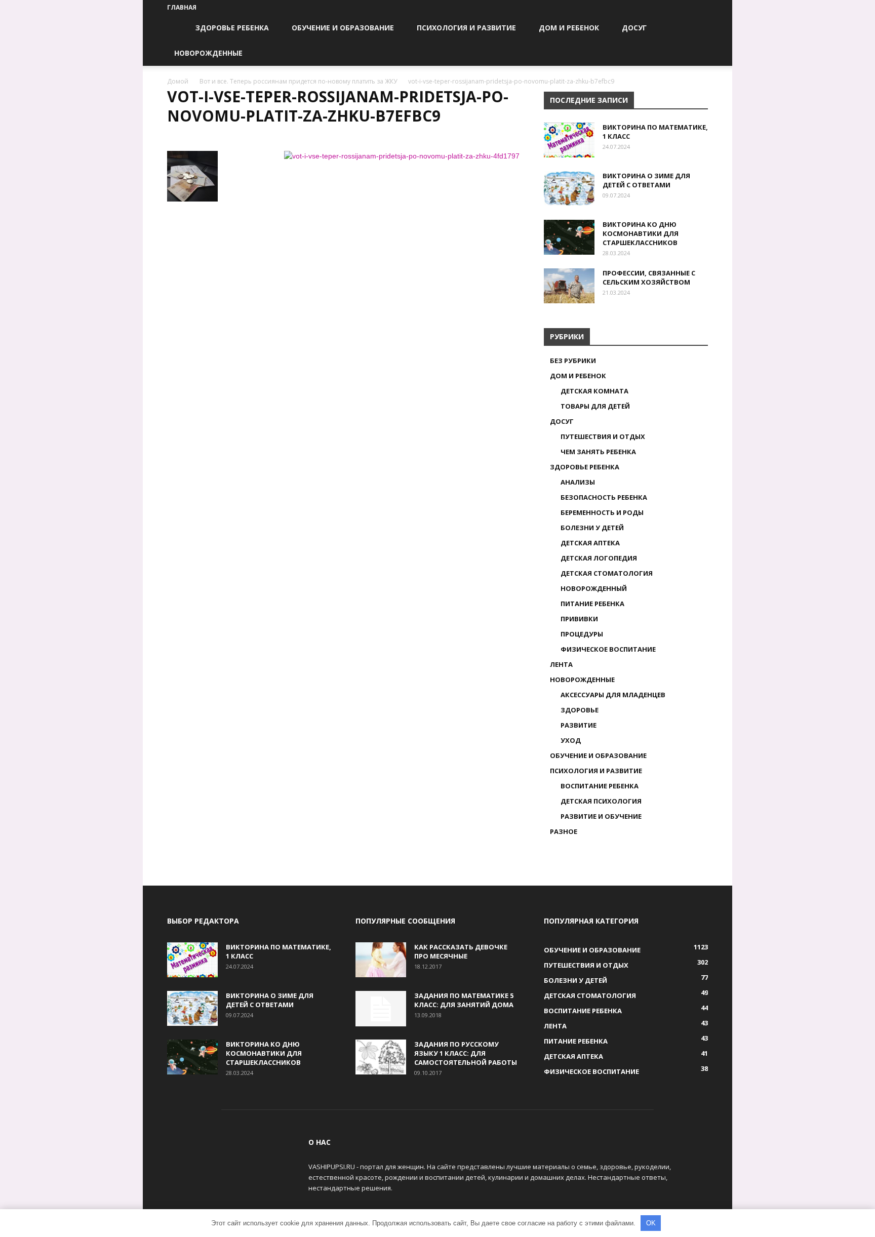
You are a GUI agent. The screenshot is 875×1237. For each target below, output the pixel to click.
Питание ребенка (592, 603)
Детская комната (594, 390)
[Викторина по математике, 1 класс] (569, 140)
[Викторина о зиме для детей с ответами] (569, 188)
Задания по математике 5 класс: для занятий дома (463, 1000)
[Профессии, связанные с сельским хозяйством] (569, 285)
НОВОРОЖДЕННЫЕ (208, 53)
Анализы (578, 482)
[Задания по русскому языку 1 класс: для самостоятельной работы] (380, 1057)
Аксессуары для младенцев (613, 694)
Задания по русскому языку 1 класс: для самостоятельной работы (465, 1053)
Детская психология (601, 801)
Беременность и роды (602, 512)
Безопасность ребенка (604, 497)
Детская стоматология (607, 573)
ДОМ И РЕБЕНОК (569, 27)
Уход (571, 740)
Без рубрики (573, 360)
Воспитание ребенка (600, 785)
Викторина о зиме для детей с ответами (646, 180)
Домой (177, 81)
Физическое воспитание (608, 649)
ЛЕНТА (561, 664)
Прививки (579, 618)
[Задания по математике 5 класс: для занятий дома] (380, 1008)
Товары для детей (595, 406)
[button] (696, 28)
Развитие (578, 725)
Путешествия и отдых (603, 436)
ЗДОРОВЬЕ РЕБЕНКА (232, 27)
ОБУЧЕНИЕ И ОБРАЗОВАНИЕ (343, 27)
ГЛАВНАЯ (181, 7)
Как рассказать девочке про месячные (460, 951)
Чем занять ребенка (598, 451)
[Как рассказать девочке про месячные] (380, 959)
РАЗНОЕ (563, 831)
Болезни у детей (592, 527)
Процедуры (582, 634)
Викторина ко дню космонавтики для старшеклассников (641, 233)
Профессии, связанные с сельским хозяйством (649, 277)
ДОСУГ (634, 27)
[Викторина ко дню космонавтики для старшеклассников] (569, 237)
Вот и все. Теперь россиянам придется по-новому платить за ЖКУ (298, 81)
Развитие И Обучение (601, 816)
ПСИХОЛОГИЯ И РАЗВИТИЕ (466, 27)
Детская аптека (590, 542)
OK (651, 1223)
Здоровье (580, 709)
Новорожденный (594, 588)
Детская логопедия (599, 558)
